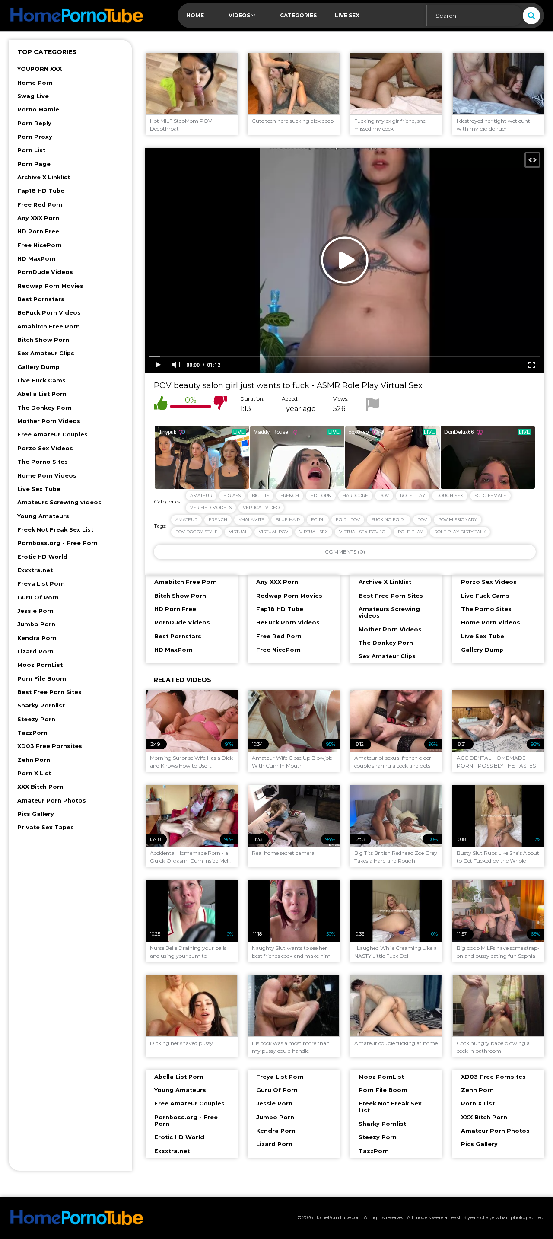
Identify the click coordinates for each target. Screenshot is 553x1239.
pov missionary (457, 519)
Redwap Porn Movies (50, 286)
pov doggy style (196, 532)
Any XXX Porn (38, 218)
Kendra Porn (37, 638)
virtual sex (313, 532)
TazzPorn (32, 732)
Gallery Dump (38, 367)
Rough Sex (449, 495)
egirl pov (348, 519)
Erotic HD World (42, 557)
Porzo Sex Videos (45, 448)
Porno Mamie (38, 109)
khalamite (251, 519)
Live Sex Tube (38, 489)
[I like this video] (161, 404)
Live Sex (347, 15)
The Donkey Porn (44, 408)
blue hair (288, 519)
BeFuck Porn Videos (49, 312)
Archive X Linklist (43, 177)
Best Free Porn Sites (49, 692)
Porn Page (34, 164)
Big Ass (232, 495)
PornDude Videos (45, 272)
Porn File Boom (41, 678)
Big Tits (260, 495)
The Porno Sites (42, 462)
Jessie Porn (35, 611)
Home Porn (35, 83)
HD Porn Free (38, 231)
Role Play (412, 495)
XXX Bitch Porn (40, 787)
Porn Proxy (34, 137)
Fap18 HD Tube (40, 191)
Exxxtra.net (35, 570)
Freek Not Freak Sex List (55, 529)
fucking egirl (388, 519)
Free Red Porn (40, 204)
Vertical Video (261, 507)
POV (384, 495)
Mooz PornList (40, 665)
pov (422, 519)
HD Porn (320, 495)
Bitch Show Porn (43, 340)
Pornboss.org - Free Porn (57, 543)
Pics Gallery (35, 814)
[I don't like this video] (220, 404)
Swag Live (33, 96)
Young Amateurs (43, 516)
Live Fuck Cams (41, 380)
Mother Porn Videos (48, 421)
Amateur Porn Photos (51, 800)
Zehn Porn (33, 760)
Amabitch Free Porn (48, 326)
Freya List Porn (41, 583)
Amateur (201, 495)
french (218, 519)
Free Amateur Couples (52, 434)
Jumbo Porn (36, 624)
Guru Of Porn (38, 597)
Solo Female (490, 495)
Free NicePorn (39, 245)
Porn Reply (34, 123)
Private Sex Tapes (45, 827)
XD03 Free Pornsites (49, 746)
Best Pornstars (40, 299)
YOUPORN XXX (39, 69)
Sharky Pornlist (41, 705)
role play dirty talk (460, 532)
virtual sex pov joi (363, 532)
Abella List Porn (42, 394)
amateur (186, 519)
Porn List (31, 150)
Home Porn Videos (46, 475)
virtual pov (273, 532)
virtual (238, 532)
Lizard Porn (35, 651)
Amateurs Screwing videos (59, 502)
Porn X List (34, 773)
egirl (317, 519)
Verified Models (211, 507)
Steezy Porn (36, 719)
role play (410, 532)
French (289, 495)
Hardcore (355, 495)
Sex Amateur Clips (45, 353)
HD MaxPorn (36, 258)
